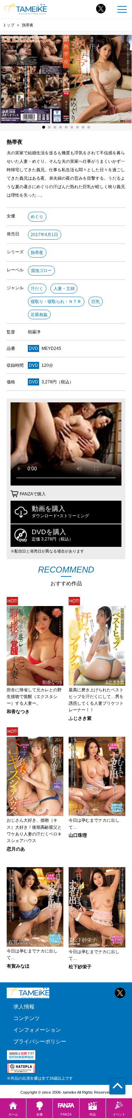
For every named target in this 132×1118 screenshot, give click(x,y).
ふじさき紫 (80, 718)
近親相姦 (39, 314)
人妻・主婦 (64, 288)
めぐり (37, 216)
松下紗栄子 (80, 967)
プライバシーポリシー (39, 1041)
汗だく (37, 288)
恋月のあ (16, 849)
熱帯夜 (37, 252)
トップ (8, 25)
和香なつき (18, 712)
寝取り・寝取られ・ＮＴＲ (56, 301)
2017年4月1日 (44, 234)
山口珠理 (78, 835)
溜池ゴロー (41, 270)
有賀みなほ (18, 966)
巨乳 (96, 301)
